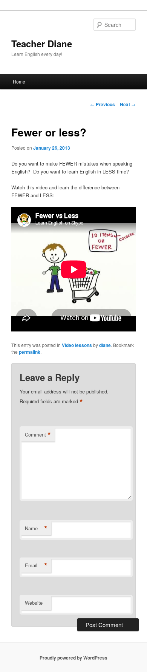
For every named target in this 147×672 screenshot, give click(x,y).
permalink (29, 351)
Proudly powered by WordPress (73, 657)
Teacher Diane (41, 43)
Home (19, 81)
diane (105, 345)
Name (36, 528)
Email (36, 565)
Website (34, 602)
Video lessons (77, 345)
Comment (38, 435)
